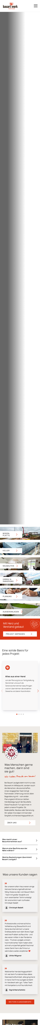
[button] (16, 714)
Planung (7, 596)
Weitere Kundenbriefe (20, 1002)
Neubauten (8, 566)
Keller (6, 550)
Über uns (12, 822)
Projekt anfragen (15, 634)
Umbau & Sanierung (8, 580)
